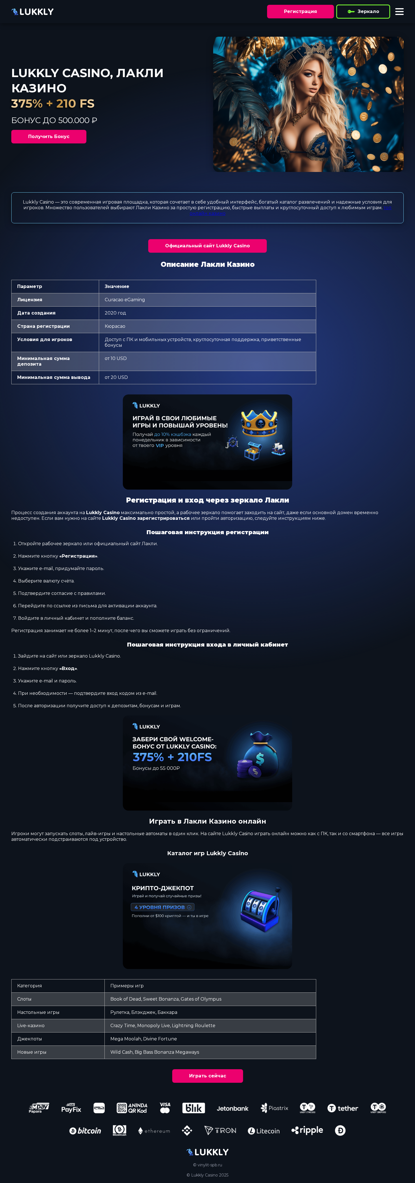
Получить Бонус (48, 136)
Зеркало (368, 11)
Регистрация (300, 11)
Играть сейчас (207, 1076)
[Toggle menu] (399, 11)
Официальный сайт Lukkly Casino (207, 245)
